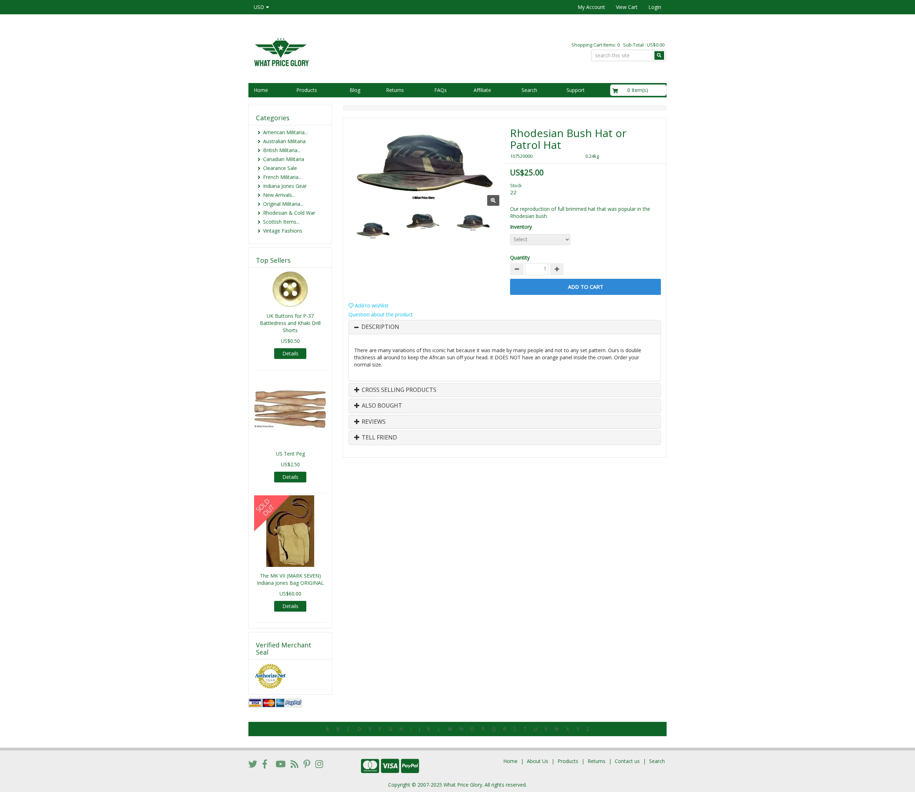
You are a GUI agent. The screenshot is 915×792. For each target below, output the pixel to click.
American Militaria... (285, 132)
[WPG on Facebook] (264, 764)
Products (306, 90)
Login (654, 7)
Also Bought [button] (381, 406)
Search (529, 90)
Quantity (520, 257)
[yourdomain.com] (349, 51)
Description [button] (380, 327)
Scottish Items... (281, 221)
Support (576, 90)
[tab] (505, 327)
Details (290, 353)
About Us (537, 761)
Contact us (627, 761)
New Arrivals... (279, 194)
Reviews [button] (373, 422)
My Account (591, 7)
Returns (395, 90)
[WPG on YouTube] (281, 764)
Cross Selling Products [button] (398, 390)
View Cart (627, 7)
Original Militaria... (283, 203)
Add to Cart (585, 286)
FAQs (440, 90)
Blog (355, 90)
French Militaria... (282, 177)
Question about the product (380, 314)
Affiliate (482, 90)
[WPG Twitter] (252, 764)
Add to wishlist (371, 305)
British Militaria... (282, 150)
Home (261, 90)
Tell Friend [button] (378, 437)
